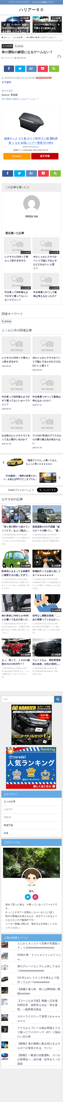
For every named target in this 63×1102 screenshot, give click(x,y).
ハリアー (8, 809)
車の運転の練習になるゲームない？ (20, 99)
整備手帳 (8, 825)
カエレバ (35, 146)
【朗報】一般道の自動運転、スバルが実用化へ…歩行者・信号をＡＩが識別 (38, 1059)
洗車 (6, 833)
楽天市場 (45, 156)
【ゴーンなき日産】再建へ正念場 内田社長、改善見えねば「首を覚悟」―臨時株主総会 (38, 1005)
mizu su (31, 216)
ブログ (7, 817)
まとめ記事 (7, 46)
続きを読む (7, 90)
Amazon (17, 156)
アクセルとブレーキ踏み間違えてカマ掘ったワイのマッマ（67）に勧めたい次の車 (39, 1032)
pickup (20, 46)
